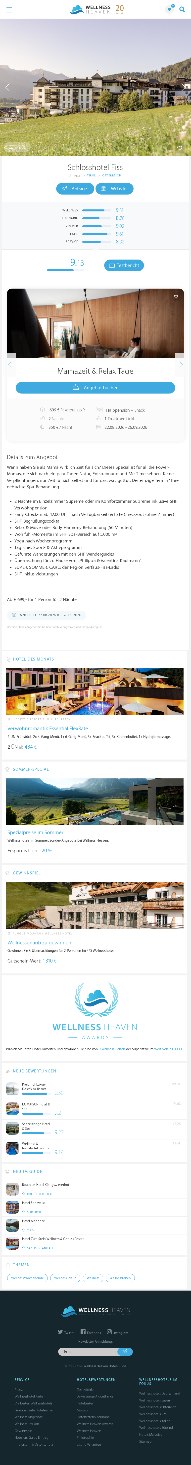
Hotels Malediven (151, 1434)
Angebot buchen (101, 388)
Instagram (120, 1333)
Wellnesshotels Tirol (153, 1414)
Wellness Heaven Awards (95, 1424)
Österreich (111, 175)
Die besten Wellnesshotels (33, 1403)
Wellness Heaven (89, 1431)
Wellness (93, 1278)
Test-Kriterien (86, 1390)
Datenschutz (44, 1444)
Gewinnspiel (24, 1431)
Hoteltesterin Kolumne (93, 1417)
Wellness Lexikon (27, 1424)
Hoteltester (85, 1403)
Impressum (23, 1444)
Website (118, 189)
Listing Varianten (89, 1444)
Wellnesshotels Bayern (155, 1400)
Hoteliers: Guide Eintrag (31, 1437)
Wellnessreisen (120, 1278)
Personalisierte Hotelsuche (33, 1410)
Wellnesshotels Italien (154, 1421)
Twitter (69, 1333)
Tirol (91, 175)
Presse (19, 1390)
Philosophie (85, 1437)
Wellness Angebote (29, 1417)
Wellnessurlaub (65, 1278)
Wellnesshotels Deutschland (159, 1393)
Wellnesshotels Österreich (157, 1407)
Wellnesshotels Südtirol (156, 1428)
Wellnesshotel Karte (29, 1396)
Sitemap (145, 1441)
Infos (20, 147)
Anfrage (79, 189)
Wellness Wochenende (27, 1278)
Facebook (93, 1333)
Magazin (83, 1410)
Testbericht (127, 265)
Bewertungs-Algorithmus (95, 1396)
